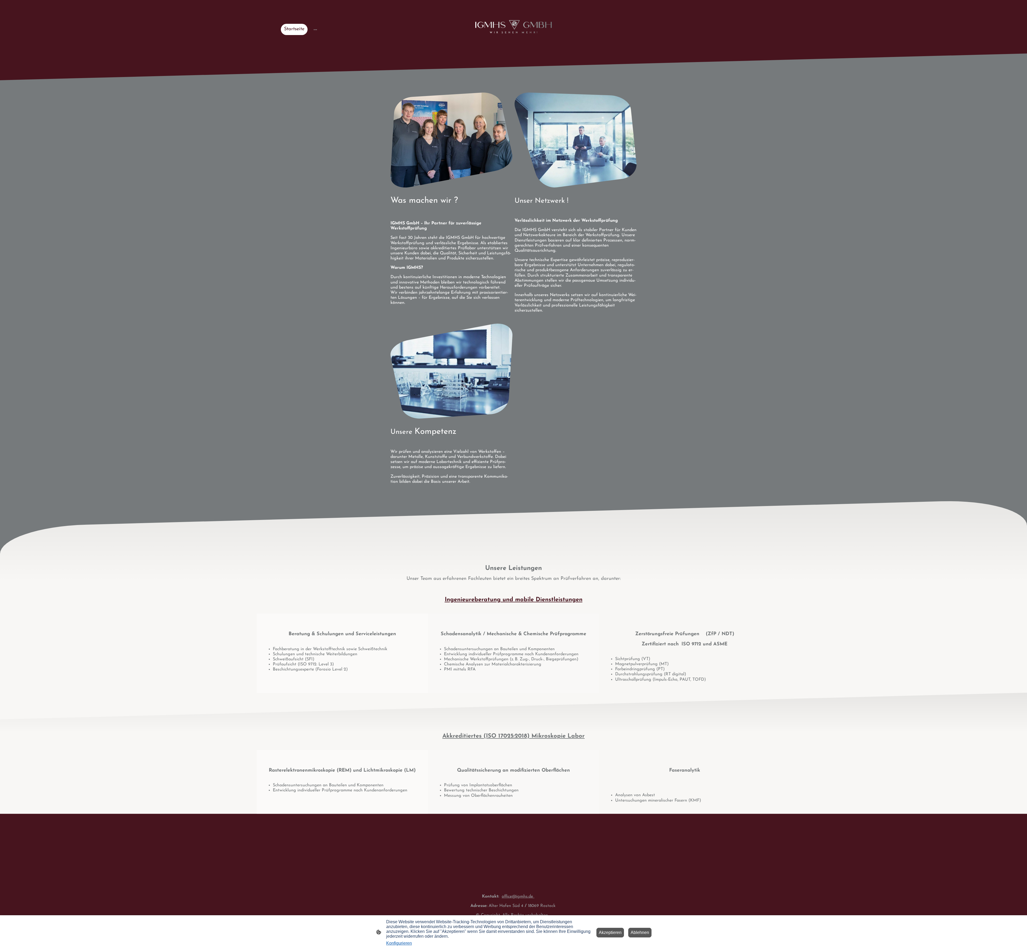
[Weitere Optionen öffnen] (315, 29)
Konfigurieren (399, 943)
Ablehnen (640, 932)
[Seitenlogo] (514, 26)
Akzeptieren (610, 932)
